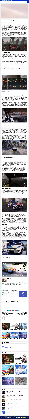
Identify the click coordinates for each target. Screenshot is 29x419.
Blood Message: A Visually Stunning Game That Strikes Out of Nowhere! (14, 395)
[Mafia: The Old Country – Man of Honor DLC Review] (8, 358)
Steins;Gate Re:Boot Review (14, 329)
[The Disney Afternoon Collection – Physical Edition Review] (21, 381)
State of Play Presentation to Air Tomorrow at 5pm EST (12, 411)
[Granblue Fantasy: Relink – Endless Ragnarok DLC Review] (8, 381)
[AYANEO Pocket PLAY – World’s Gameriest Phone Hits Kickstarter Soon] (3, 392)
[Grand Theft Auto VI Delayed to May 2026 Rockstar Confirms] (3, 404)
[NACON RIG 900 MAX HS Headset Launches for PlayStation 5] (3, 408)
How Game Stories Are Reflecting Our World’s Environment (22, 330)
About (1, 0)
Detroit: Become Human (5, 95)
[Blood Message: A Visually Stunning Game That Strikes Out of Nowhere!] (3, 396)
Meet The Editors (4, 0)
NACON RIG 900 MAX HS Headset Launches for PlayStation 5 (13, 407)
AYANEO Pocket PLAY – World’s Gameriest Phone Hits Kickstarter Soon (14, 391)
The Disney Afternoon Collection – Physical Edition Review (20, 386)
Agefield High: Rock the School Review (6, 339)
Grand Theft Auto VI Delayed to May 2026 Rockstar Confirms (13, 403)
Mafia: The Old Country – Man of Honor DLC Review (5, 330)
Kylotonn (9, 32)
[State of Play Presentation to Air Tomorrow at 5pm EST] (3, 412)
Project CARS (8, 164)
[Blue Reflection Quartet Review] (21, 369)
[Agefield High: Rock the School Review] (8, 369)
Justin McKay (8, 316)
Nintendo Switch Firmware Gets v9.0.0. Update (8, 314)
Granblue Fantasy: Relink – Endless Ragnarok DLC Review (23, 339)
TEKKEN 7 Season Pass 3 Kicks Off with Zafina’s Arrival (20, 314)
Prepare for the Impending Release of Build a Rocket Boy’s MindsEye (14, 399)
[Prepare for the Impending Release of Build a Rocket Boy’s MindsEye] (3, 400)
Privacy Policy (7, 0)
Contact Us (10, 0)
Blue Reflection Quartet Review (14, 338)
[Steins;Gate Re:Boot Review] (21, 358)
